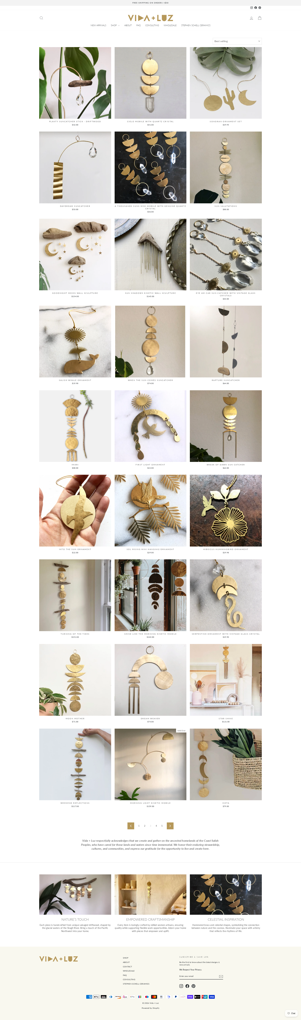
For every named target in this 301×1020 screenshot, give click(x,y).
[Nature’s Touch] (75, 894)
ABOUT (128, 25)
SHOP (114, 25)
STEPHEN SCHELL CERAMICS (195, 25)
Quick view (75, 115)
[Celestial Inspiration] (226, 894)
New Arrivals (98, 25)
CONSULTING (152, 25)
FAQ (138, 25)
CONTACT (127, 966)
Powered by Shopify (150, 1008)
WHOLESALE (170, 25)
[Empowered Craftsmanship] (151, 894)
